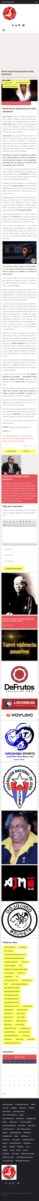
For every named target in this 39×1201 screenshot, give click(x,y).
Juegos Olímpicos (8, 441)
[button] (5, 521)
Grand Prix (21, 973)
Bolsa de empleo (7, 1104)
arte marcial (8, 951)
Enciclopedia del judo (21, 1104)
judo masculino (21, 1021)
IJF (9, 431)
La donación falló (7, 1161)
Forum (28, 1146)
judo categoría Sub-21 (11, 1006)
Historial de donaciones (22, 1161)
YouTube (5, 1108)
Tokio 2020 (19, 1039)
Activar (18, 1150)
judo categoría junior (11, 995)
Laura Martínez (9, 1032)
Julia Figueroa (25, 1028)
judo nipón (30, 438)
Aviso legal (15, 1154)
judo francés (21, 1013)
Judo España (27, 1006)
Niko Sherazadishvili (11, 1035)
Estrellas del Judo (22, 82)
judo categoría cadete (11, 988)
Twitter (33, 1104)
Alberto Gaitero (9, 947)
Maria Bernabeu (24, 1032)
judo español (8, 1010)
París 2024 (25, 1035)
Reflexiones (20, 1118)
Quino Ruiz (8, 1039)
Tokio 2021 (30, 1039)
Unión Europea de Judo (12, 1043)
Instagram (14, 1108)
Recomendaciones (8, 1118)
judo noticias (20, 1024)
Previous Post (11, 451)
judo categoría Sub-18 (11, 1002)
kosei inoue (20, 441)
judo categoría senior (11, 999)
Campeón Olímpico (12, 436)
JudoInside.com (25, 427)
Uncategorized (30, 1118)
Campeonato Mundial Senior (14, 958)
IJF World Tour (27, 980)
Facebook (31, 1108)
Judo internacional (10, 86)
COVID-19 (23, 436)
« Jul (3, 1093)
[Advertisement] (19, 50)
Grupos (25, 1150)
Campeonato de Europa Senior (14, 954)
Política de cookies (8, 1157)
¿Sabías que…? (13, 1122)
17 (4, 1081)
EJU (20, 965)
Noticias (21, 1115)
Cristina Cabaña (9, 965)
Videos (4, 1122)
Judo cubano (6, 1111)
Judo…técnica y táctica (9, 1115)
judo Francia (8, 1013)
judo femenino (22, 1010)
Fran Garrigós (9, 973)
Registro (5, 1150)
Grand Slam (8, 976)
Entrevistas (9, 77)
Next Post (27, 451)
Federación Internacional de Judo (15, 969)
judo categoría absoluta (19, 984)
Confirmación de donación (24, 1157)
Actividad (12, 1146)
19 (14, 1081)
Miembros (20, 1146)
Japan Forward (29, 124)
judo (5, 984)
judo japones (20, 438)
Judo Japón (11, 438)
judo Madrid (8, 1021)
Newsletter (6, 1154)
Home (3, 77)
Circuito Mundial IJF (11, 962)
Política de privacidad (27, 1154)
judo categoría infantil (11, 991)
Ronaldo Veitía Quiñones (11, 103)
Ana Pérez (22, 947)
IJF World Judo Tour (11, 980)
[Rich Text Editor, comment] (19, 535)
